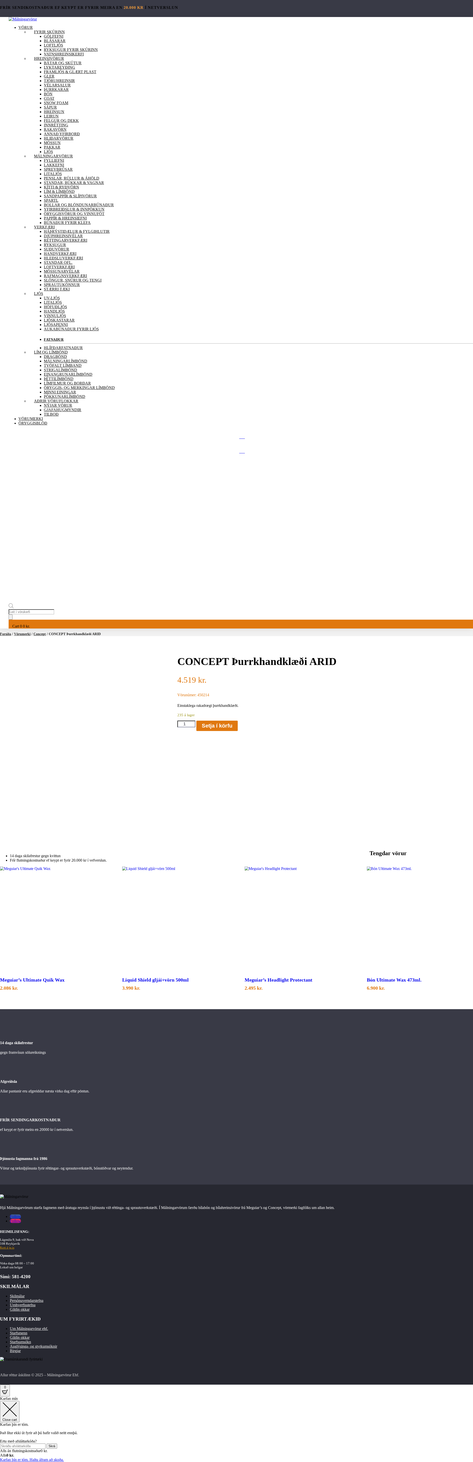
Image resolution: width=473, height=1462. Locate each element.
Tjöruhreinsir (59, 81)
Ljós (48, 152)
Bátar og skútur (63, 63)
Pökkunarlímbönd (64, 396)
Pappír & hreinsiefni (65, 218)
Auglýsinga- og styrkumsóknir (33, 1346)
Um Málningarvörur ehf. (29, 1328)
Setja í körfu (217, 726)
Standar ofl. (58, 262)
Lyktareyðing (59, 67)
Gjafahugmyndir (62, 410)
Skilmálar (17, 1296)
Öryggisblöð (32, 423)
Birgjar (15, 1351)
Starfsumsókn (20, 1342)
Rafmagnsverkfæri (65, 276)
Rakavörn (55, 129)
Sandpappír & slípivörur (70, 196)
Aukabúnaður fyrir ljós (71, 329)
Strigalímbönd (60, 370)
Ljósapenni (56, 325)
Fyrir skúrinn (49, 32)
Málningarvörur (53, 156)
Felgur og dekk (61, 121)
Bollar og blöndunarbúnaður (79, 205)
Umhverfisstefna (22, 1305)
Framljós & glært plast (70, 72)
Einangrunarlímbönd (68, 374)
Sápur (50, 107)
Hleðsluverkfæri (63, 258)
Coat (49, 98)
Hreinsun (54, 112)
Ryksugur (55, 245)
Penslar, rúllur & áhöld (71, 178)
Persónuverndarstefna (26, 1300)
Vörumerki (30, 419)
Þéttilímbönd (58, 379)
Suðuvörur (56, 249)
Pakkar (52, 147)
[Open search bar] (11, 607)
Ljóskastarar (59, 320)
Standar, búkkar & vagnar (74, 183)
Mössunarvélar (62, 271)
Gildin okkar (20, 1309)
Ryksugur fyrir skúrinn (71, 50)
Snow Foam (56, 103)
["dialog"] (236, 1429)
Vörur (25, 27)
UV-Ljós (52, 298)
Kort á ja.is (7, 1247)
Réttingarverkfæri (65, 240)
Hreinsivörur (49, 58)
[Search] (11, 617)
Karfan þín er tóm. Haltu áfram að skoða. (32, 1460)
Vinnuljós (55, 316)
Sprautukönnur (62, 285)
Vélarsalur (57, 85)
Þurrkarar (56, 89)
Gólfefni (53, 36)
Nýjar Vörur (58, 405)
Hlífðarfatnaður (63, 348)
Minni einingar (60, 392)
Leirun (51, 116)
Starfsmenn (18, 1333)
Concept (40, 634)
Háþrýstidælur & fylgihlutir (77, 231)
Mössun (52, 143)
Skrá (52, 1446)
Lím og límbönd (51, 352)
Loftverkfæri (59, 267)
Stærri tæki (57, 289)
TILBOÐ (51, 414)
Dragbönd (55, 357)
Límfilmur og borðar (67, 383)
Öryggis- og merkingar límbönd (79, 388)
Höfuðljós (55, 307)
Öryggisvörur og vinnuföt (74, 214)
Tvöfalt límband (63, 365)
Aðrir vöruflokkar (56, 401)
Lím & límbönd (59, 191)
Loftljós (53, 45)
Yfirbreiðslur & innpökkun (74, 209)
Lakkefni (54, 165)
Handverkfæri (60, 254)
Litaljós (53, 174)
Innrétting (56, 125)
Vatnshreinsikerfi (64, 54)
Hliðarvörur (58, 138)
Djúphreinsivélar (63, 236)
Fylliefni (54, 160)
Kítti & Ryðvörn (61, 187)
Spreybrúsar (58, 169)
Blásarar (55, 41)
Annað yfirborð (62, 134)
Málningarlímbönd (65, 361)
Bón (48, 94)
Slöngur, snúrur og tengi (72, 280)
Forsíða (5, 634)
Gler (49, 76)
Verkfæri (44, 227)
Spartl (51, 200)
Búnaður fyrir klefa (67, 223)
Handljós (54, 311)
